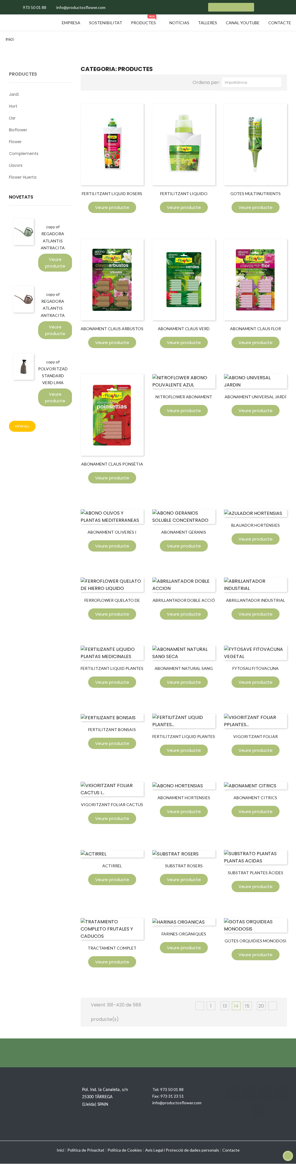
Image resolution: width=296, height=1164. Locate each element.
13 (225, 1006)
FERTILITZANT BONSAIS (112, 729)
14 (236, 1006)
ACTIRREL (112, 865)
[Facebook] (233, 1093)
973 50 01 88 (172, 1089)
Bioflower (18, 130)
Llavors (16, 165)
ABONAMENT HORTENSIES (184, 797)
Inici (60, 1150)
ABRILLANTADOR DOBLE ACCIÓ (184, 600)
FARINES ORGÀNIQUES (184, 933)
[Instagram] (265, 1093)
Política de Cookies (125, 1150)
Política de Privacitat (85, 1150)
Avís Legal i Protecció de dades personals (182, 1150)
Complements (23, 153)
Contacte (231, 1150)
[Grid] (90, 81)
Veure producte (55, 262)
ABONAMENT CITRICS (255, 797)
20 (261, 1006)
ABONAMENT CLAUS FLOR (255, 328)
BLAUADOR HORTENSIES (255, 525)
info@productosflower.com (176, 1102)
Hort (13, 106)
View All (22, 426)
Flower (15, 142)
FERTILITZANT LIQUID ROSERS (112, 193)
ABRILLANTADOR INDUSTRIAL (255, 600)
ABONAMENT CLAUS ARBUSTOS (112, 328)
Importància (253, 82)
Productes (23, 74)
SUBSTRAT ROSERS (184, 865)
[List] (100, 81)
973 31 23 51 (172, 1096)
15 (247, 1006)
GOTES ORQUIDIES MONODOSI (255, 940)
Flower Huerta (22, 177)
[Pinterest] (258, 1111)
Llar (12, 118)
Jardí (14, 94)
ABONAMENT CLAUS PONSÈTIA (112, 464)
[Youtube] (281, 1093)
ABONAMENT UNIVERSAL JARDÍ (255, 396)
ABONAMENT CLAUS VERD (184, 328)
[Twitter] (249, 1093)
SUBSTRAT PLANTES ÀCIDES (255, 872)
